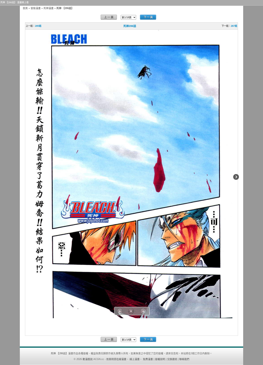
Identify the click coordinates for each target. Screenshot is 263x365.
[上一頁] (109, 17)
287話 (234, 26)
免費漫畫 (148, 359)
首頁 (25, 8)
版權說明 (160, 359)
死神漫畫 (49, 8)
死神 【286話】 (59, 353)
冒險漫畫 (36, 8)
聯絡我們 (184, 359)
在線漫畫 (121, 359)
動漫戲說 (88, 359)
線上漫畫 (135, 359)
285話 (38, 26)
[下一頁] (148, 17)
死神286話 (129, 26)
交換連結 (172, 359)
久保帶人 (118, 353)
